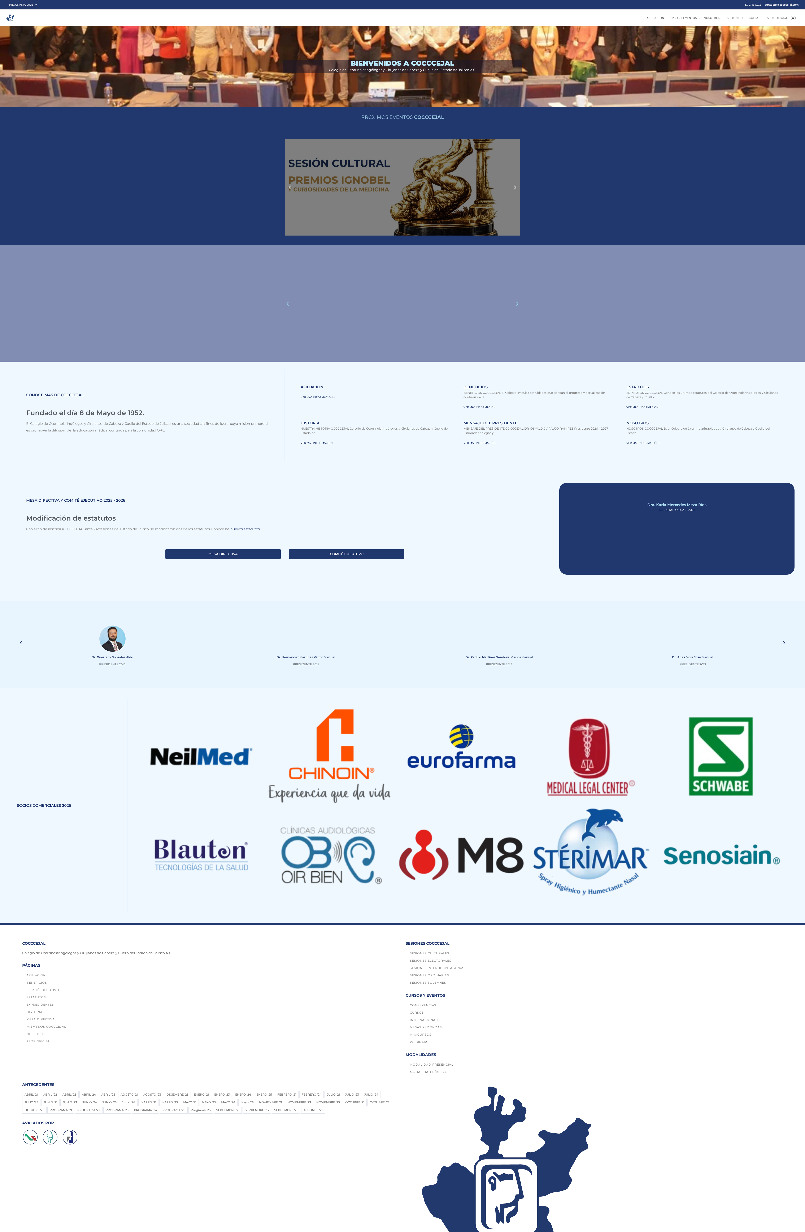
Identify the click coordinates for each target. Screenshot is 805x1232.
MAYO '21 (189, 1102)
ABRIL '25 (108, 1094)
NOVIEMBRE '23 (299, 1102)
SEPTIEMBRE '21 (227, 1110)
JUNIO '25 (109, 1102)
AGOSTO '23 (152, 1094)
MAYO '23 (209, 1102)
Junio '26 (128, 1102)
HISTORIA (310, 423)
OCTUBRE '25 (34, 1110)
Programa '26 (201, 1110)
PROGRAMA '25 (173, 1110)
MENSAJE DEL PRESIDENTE (490, 423)
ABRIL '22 (50, 1094)
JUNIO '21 (50, 1102)
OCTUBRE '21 (354, 1102)
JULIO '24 (371, 1094)
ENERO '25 (264, 1094)
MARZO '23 (170, 1102)
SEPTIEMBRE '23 (257, 1110)
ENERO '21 (201, 1094)
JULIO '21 (333, 1094)
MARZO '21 (148, 1102)
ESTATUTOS (637, 387)
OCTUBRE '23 (380, 1102)
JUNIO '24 (89, 1102)
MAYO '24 (228, 1102)
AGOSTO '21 (129, 1094)
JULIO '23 (352, 1094)
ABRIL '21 (31, 1094)
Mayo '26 (247, 1102)
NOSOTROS (637, 423)
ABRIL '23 (69, 1094)
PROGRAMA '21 (61, 1110)
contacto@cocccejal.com (782, 4)
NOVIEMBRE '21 (270, 1102)
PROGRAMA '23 (117, 1110)
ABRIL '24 (89, 1094)
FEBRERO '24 (311, 1094)
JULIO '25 (31, 1102)
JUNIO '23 (70, 1102)
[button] (793, 17)
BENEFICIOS (476, 387)
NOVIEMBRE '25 (328, 1102)
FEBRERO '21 (286, 1094)
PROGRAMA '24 (145, 1110)
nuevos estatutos (245, 529)
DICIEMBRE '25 (177, 1094)
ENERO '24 (243, 1094)
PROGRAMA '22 (88, 1110)
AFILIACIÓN (312, 387)
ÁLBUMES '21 (313, 1110)
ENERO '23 (222, 1094)
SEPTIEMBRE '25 (286, 1110)
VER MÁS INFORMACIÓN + (318, 397)
